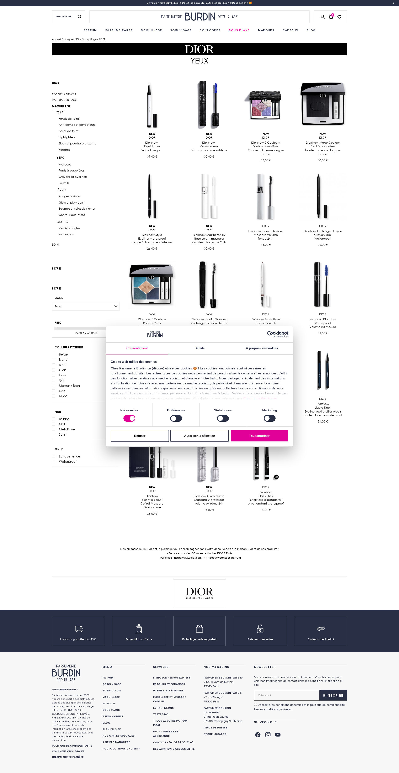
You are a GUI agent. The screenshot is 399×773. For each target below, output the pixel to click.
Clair (62, 370)
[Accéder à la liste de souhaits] (339, 16)
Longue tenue (69, 456)
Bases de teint (68, 130)
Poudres (64, 149)
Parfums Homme (65, 99)
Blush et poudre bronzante (77, 143)
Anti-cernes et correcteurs (77, 124)
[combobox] (85, 306)
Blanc (63, 359)
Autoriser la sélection (199, 435)
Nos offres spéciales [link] (118, 735)
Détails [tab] (200, 348)
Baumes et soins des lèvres (77, 208)
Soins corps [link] (111, 690)
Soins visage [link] (111, 684)
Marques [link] (109, 703)
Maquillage (61, 106)
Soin (55, 244)
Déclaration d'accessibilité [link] (174, 749)
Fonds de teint (69, 118)
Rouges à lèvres (70, 196)
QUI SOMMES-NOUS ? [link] (65, 689)
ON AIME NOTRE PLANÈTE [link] (68, 757)
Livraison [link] (160, 677)
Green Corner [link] (112, 716)
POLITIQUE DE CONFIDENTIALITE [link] (72, 745)
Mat (62, 424)
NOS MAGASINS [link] (216, 667)
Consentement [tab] (137, 348)
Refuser (139, 435)
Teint (60, 112)
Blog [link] (106, 723)
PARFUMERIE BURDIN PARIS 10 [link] (223, 677)
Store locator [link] (215, 734)
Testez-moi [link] (161, 714)
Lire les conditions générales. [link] (273, 709)
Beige (63, 354)
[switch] (176, 418)
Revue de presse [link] (215, 727)
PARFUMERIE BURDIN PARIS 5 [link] (223, 693)
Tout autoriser (259, 435)
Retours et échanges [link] (169, 684)
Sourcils (64, 182)
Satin (62, 434)
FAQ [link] (155, 731)
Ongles (62, 221)
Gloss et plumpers (71, 202)
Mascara (65, 164)
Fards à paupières (71, 170)
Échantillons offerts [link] (139, 639)
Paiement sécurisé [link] (260, 639)
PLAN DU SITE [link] (111, 729)
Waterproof (67, 461)
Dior (55, 83)
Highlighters (67, 137)
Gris (62, 380)
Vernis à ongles (69, 228)
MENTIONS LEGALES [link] (71, 751)
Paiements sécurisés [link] (168, 690)
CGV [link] (54, 751)
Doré (62, 375)
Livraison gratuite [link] (78, 639)
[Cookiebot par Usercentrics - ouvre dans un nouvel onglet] (270, 334)
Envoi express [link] (180, 677)
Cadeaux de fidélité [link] (321, 639)
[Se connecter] (322, 16)
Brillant (64, 419)
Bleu (62, 365)
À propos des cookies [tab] (262, 348)
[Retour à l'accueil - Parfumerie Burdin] (199, 16)
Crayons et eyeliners (73, 176)
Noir (62, 391)
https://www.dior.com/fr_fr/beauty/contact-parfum (207, 557)
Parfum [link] (107, 677)
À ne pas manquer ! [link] (116, 742)
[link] (90, 30)
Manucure (66, 234)
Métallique (67, 429)
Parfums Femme (64, 93)
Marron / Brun (69, 385)
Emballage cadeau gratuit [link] (199, 639)
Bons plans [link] (111, 710)
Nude (63, 396)
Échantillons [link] (163, 708)
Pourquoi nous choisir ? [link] (121, 748)
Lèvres (61, 190)
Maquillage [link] (111, 697)
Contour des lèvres (72, 214)
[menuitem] (90, 30)
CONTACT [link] (159, 742)
